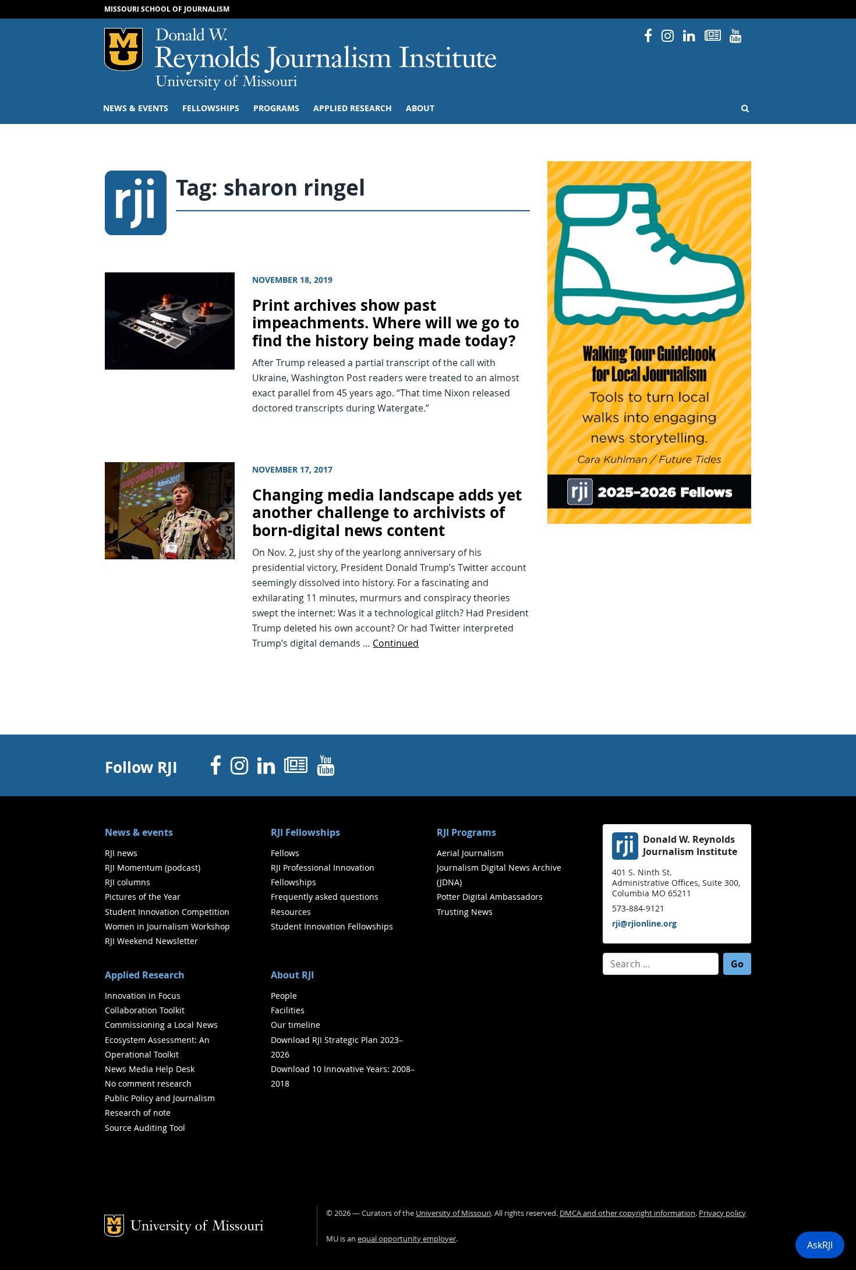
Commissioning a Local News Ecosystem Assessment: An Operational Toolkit (161, 1039)
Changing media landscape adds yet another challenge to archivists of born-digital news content (387, 513)
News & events (135, 108)
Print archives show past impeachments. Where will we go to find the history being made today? (385, 323)
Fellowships (210, 108)
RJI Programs (466, 832)
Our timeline (295, 1024)
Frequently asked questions (325, 896)
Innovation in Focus (143, 995)
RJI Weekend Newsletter (151, 940)
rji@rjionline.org (644, 923)
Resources (291, 911)
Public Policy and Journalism (160, 1098)
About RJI (292, 975)
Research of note (138, 1112)
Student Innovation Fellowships (332, 926)
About (420, 108)
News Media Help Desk (149, 1068)
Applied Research (352, 108)
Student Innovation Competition (167, 911)
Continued (396, 643)
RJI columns (127, 882)
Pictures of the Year (143, 896)
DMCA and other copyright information (627, 1213)
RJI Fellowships (305, 832)
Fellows (285, 853)
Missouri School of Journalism (166, 9)
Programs (276, 108)
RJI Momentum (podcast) (152, 867)
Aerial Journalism (470, 853)
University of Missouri (226, 82)
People (284, 995)
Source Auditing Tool (145, 1127)
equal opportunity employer (407, 1239)
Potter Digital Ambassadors (490, 896)
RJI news (121, 853)
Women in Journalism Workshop (167, 926)
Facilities (288, 1010)
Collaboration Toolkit (145, 1010)
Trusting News (465, 911)
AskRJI (820, 1245)
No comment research (148, 1083)
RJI (326, 51)
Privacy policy (722, 1213)
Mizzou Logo (123, 49)
